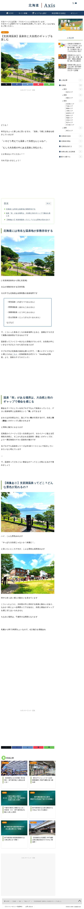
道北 (72, 89)
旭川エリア (69, 92)
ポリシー (74, 13)
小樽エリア (69, 111)
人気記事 (71, 80)
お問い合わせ (29, 906)
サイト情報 (23, 13)
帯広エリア (69, 130)
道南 (72, 95)
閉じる (48, 203)
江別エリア (69, 120)
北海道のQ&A (71, 136)
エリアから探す (41, 13)
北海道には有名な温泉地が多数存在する (21, 209)
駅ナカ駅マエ (71, 157)
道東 (72, 128)
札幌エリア (69, 117)
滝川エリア (69, 122)
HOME (11, 13)
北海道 (71, 85)
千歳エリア (5, 32)
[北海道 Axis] (42, 5)
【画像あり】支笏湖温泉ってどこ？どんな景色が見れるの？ (28, 219)
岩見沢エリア (70, 113)
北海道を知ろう (71, 146)
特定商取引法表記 (59, 13)
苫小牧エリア (70, 125)
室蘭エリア (69, 108)
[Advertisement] (27, 106)
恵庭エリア (69, 115)
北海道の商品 (71, 141)
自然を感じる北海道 (71, 151)
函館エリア (69, 98)
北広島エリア (70, 104)
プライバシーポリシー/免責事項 (13, 906)
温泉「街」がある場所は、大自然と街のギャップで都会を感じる (28, 214)
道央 (72, 101)
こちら (15, 354)
